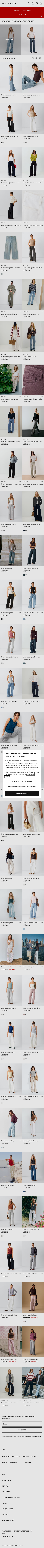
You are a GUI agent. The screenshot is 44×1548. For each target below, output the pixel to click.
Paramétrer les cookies (22, 782)
